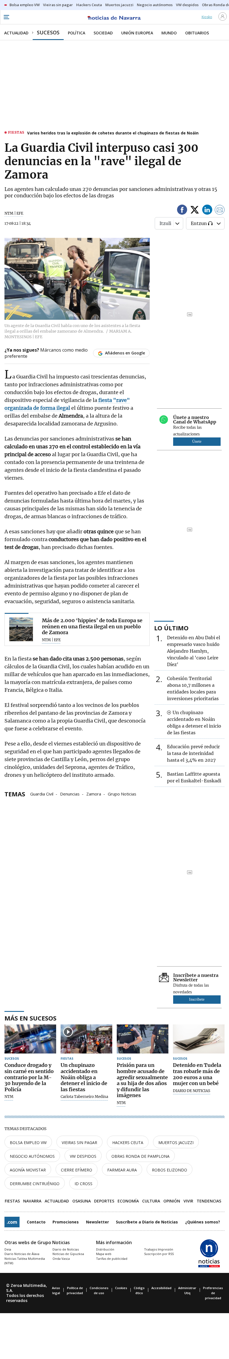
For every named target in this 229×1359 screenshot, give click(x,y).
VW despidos (83, 1156)
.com (12, 1222)
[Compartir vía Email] (220, 210)
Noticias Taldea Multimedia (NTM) (24, 1260)
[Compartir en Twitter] (195, 210)
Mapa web (103, 1254)
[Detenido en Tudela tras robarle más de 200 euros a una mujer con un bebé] (199, 1038)
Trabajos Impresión (158, 1249)
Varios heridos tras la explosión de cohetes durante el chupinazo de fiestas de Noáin (113, 133)
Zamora (93, 793)
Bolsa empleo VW (28, 1142)
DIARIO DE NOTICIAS (191, 1091)
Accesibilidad (161, 1288)
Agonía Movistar (28, 1170)
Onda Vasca (61, 1258)
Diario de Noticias (66, 1249)
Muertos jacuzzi (176, 1142)
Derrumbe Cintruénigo (34, 1183)
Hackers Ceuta (127, 1142)
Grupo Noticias (122, 793)
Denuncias (70, 793)
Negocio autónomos (32, 1156)
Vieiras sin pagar (79, 1142)
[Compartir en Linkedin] (207, 210)
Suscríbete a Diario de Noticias (147, 1222)
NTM (8, 1097)
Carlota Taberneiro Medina (84, 1097)
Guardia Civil (41, 793)
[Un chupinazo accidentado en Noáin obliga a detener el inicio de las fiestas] (86, 1038)
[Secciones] (6, 17)
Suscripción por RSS (159, 1254)
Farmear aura (122, 1170)
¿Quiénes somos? (202, 1222)
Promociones (66, 1222)
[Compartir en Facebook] (182, 210)
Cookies (121, 1288)
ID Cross (83, 1183)
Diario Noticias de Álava (21, 1254)
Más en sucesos (30, 1018)
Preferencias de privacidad (213, 1293)
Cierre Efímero (76, 1170)
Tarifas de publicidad (111, 1258)
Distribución (105, 1249)
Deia (7, 1249)
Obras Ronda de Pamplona (140, 1156)
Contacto (36, 1222)
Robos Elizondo (169, 1170)
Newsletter (97, 1222)
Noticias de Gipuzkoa (68, 1254)
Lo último (171, 628)
